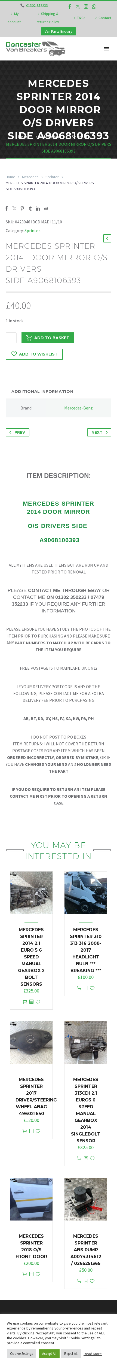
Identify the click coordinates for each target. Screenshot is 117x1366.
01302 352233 (37, 5)
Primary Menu (106, 49)
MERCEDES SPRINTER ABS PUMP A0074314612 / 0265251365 (85, 1250)
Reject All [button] (71, 1353)
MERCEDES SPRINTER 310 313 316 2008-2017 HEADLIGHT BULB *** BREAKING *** (85, 950)
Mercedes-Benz (78, 408)
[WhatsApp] (94, 6)
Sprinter (52, 176)
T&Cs (81, 17)
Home (10, 176)
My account (14, 17)
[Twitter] (78, 6)
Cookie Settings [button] (21, 1353)
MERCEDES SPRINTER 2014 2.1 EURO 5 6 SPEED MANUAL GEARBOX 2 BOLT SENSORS (31, 957)
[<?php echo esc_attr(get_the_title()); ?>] (31, 1001)
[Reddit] (46, 208)
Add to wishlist (38, 354)
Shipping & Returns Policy (47, 17)
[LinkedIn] (38, 208)
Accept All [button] (49, 1353)
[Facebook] (70, 6)
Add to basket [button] (25, 1001)
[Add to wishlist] (38, 1001)
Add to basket (51, 337)
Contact (104, 17)
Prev (19, 432)
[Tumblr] (30, 208)
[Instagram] (86, 6)
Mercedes (30, 176)
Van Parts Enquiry (58, 31)
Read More (93, 1353)
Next (97, 432)
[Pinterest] (22, 208)
